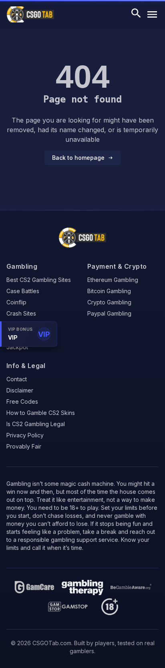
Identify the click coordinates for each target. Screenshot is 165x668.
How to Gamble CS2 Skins (40, 412)
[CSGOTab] (82, 237)
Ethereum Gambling (112, 279)
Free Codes (22, 401)
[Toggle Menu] (152, 14)
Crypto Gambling (109, 302)
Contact (16, 379)
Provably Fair (23, 446)
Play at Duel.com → (119, 626)
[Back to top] (146, 655)
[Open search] (136, 14)
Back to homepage (78, 157)
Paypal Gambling (109, 313)
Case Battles (22, 291)
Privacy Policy (25, 435)
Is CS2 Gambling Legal (35, 424)
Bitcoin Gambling (109, 291)
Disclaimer (19, 390)
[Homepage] (34, 587)
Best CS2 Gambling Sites (38, 279)
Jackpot (17, 347)
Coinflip (16, 302)
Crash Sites (21, 313)
